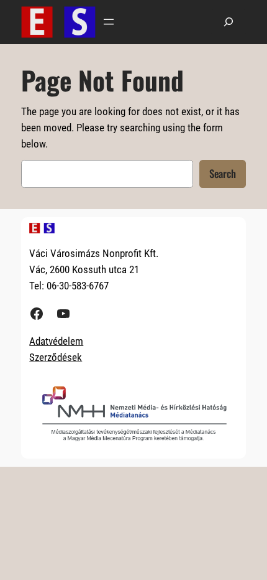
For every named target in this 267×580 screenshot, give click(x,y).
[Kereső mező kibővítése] (228, 22)
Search (222, 173)
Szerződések (55, 357)
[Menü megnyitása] (108, 21)
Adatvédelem (56, 341)
